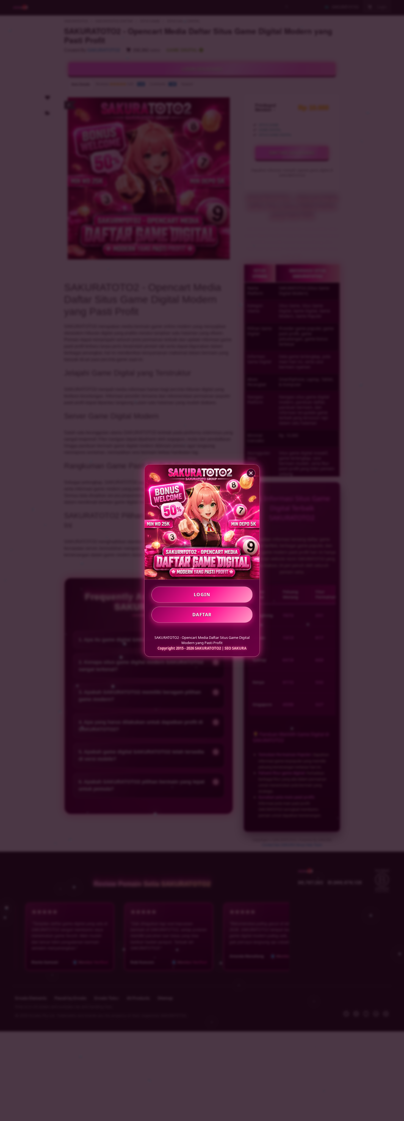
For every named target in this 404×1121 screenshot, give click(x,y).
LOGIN (202, 595)
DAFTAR (202, 615)
